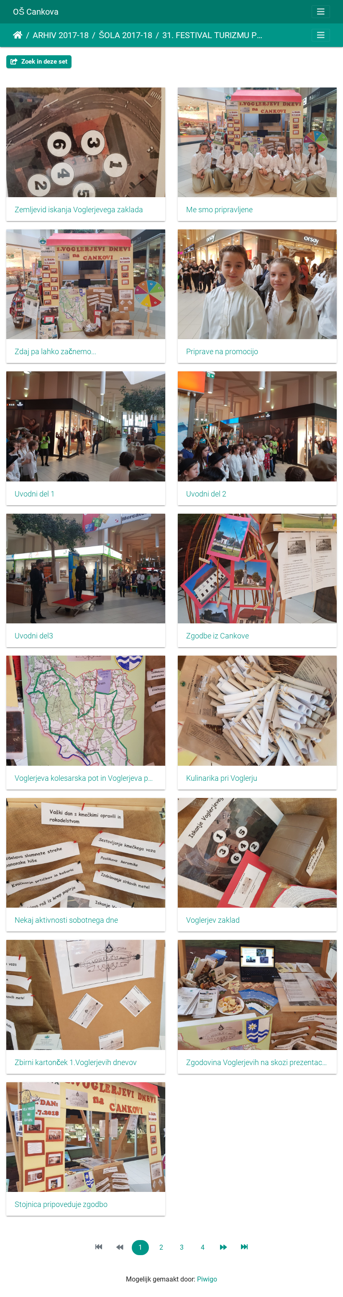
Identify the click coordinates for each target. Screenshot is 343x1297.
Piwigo (207, 1279)
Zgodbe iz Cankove (217, 636)
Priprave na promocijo (222, 351)
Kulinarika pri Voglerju (221, 778)
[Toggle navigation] (321, 11)
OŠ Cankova (36, 12)
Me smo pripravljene (219, 210)
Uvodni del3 (34, 636)
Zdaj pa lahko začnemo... (55, 351)
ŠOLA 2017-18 (125, 35)
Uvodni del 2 (206, 494)
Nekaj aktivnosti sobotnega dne (66, 920)
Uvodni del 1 (35, 494)
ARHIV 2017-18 (61, 35)
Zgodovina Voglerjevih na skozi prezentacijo (257, 1062)
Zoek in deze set (43, 61)
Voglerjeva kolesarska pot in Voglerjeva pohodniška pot (86, 778)
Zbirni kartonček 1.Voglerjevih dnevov (76, 1062)
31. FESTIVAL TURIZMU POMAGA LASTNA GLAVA (213, 35)
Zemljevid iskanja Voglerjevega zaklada (79, 210)
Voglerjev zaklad (213, 920)
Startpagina (18, 35)
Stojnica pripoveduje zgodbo (61, 1204)
